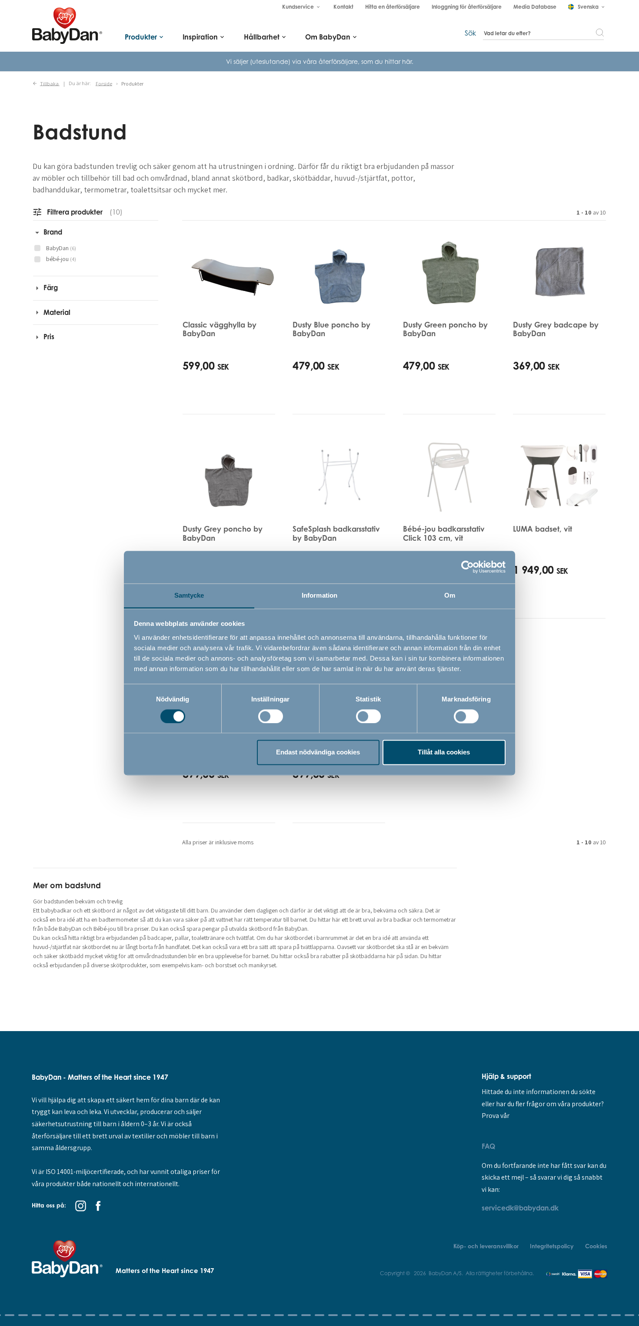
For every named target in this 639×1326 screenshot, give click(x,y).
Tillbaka (50, 83)
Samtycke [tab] (189, 595)
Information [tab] (319, 595)
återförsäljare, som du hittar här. (366, 61)
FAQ (488, 1146)
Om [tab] (449, 595)
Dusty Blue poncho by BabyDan (331, 329)
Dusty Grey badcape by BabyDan (556, 329)
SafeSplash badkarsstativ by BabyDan (336, 533)
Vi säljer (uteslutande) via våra (272, 61)
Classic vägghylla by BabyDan (219, 329)
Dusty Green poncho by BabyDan (445, 329)
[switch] (270, 716)
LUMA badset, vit (542, 528)
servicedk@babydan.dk (520, 1208)
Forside (104, 83)
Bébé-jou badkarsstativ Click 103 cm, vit (444, 533)
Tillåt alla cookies (444, 752)
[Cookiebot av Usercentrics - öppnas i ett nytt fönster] (467, 566)
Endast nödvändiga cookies (318, 752)
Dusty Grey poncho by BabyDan (223, 533)
